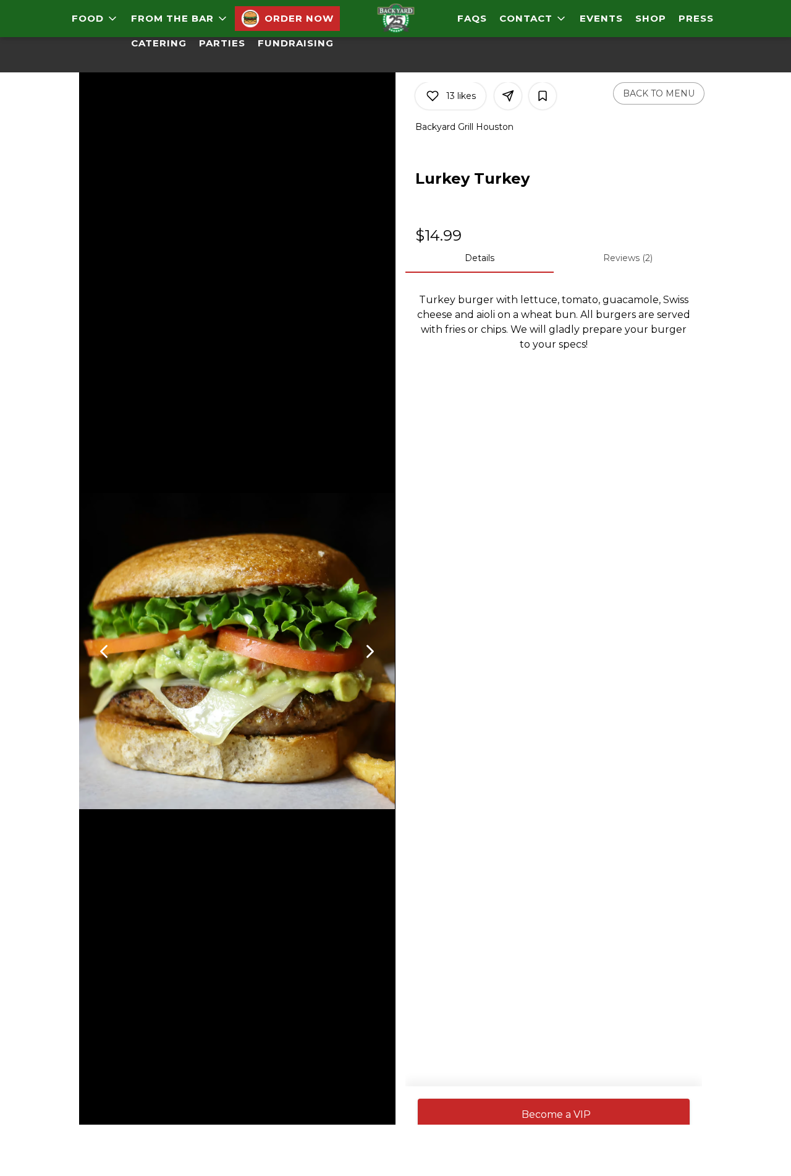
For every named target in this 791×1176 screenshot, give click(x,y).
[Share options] (508, 95)
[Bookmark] (542, 95)
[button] (95, 18)
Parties (222, 43)
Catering (159, 43)
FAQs (472, 18)
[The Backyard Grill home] (395, 18)
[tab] (479, 258)
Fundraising (296, 43)
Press (696, 18)
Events (601, 18)
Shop (650, 18)
